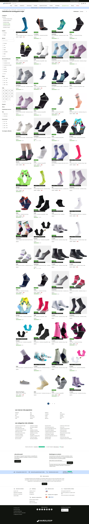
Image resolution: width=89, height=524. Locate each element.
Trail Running (29, 5)
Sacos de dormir (18, 438)
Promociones (5, 119)
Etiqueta (4, 104)
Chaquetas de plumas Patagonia (66, 438)
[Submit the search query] (79, 3)
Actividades (57, 5)
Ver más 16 (4, 101)
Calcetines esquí (6, 22)
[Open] (13, 40)
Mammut (46, 418)
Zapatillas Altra (62, 434)
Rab (16, 415)
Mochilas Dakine (48, 438)
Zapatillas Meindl (48, 437)
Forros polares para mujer (19, 428)
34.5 (6, 90)
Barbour (31, 418)
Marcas (72, 5)
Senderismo (22, 5)
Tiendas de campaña (19, 434)
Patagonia (17, 412)
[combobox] (8, 40)
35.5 (12, 90)
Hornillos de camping (34, 425)
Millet (31, 414)
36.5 (6, 93)
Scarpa (46, 415)
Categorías (4, 15)
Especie (3, 30)
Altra (31, 412)
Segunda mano (66, 5)
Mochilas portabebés (34, 438)
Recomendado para (6, 58)
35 (9, 90)
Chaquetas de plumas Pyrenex (50, 431)
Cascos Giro (62, 427)
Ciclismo (51, 5)
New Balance (62, 414)
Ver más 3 (4, 73)
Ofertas (77, 5)
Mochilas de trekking (33, 427)
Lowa (16, 418)
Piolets (31, 428)
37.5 (12, 93)
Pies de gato (32, 434)
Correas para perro (63, 431)
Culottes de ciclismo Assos (64, 425)
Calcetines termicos (6, 25)
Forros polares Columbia (49, 434)
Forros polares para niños (49, 427)
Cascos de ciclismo (33, 437)
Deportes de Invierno (43, 5)
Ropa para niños (48, 425)
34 (3, 90)
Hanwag (61, 415)
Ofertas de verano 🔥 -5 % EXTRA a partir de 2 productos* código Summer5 (44, 7)
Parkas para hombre (18, 431)
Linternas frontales (18, 437)
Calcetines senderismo (7, 20)
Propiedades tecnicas (6, 109)
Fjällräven (46, 412)
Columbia (46, 414)
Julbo (61, 412)
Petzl (61, 418)
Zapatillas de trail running (34, 431)
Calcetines (4, 17)
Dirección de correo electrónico (55, 460)
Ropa (11, 5)
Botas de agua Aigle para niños (50, 428)
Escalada (35, 5)
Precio (3, 76)
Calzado (15, 5)
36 (3, 93)
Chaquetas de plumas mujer (20, 425)
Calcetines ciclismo (6, 27)
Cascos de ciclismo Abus (64, 437)
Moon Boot (32, 415)
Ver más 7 (4, 56)
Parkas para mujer (18, 427)
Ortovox (16, 414)
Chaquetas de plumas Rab (64, 428)
